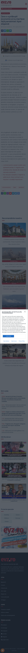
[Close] (25, 312)
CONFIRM (8, 336)
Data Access (14, 341)
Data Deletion (6, 341)
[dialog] (14, 326)
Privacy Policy (22, 341)
